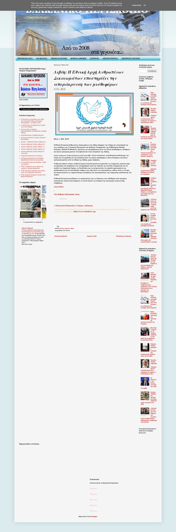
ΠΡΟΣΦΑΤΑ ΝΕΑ (24, 58)
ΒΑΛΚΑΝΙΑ (42, 58)
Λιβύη (72, 228)
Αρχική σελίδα (92, 236)
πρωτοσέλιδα (29, 222)
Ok (145, 5)
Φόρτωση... (93, 488)
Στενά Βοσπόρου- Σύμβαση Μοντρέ (32, 135)
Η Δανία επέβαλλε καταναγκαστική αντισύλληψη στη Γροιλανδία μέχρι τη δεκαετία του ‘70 (33, 231)
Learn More (136, 5)
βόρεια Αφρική (65, 228)
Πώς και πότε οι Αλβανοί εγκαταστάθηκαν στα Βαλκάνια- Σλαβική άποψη (33, 131)
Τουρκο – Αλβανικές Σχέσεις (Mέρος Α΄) (33, 142)
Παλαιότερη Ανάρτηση (123, 236)
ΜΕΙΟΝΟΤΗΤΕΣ (110, 58)
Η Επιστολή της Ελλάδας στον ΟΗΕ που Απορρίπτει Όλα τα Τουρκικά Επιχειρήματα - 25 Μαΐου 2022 (32, 121)
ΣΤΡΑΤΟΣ (94, 58)
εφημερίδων (39, 222)
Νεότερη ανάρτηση (60, 236)
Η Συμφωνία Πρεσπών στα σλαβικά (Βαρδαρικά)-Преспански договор (32, 159)
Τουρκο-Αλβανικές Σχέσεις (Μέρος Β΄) (33, 144)
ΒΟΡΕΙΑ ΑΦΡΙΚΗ (78, 58)
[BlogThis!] (57, 89)
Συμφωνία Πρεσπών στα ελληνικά (31, 156)
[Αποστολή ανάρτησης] (57, 226)
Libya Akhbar (59, 187)
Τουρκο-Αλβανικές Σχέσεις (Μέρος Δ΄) (33, 149)
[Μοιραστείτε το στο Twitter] (60, 89)
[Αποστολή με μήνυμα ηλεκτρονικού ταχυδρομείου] (55, 89)
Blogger (94, 516)
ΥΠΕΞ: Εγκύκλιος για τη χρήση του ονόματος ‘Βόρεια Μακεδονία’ (32, 167)
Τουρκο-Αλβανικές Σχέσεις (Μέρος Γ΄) (33, 147)
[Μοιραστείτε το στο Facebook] (62, 89)
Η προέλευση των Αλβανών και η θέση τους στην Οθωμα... (33, 126)
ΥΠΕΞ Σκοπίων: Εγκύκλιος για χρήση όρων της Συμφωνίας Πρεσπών (33, 171)
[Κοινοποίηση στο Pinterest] (64, 89)
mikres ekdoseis (27, 228)
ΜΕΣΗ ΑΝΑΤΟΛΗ (59, 58)
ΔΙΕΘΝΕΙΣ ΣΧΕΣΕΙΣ (131, 58)
